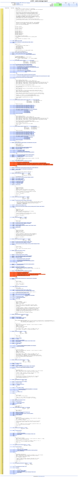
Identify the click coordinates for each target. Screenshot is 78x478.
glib (20, 2)
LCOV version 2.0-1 (41, 476)
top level (17, 2)
